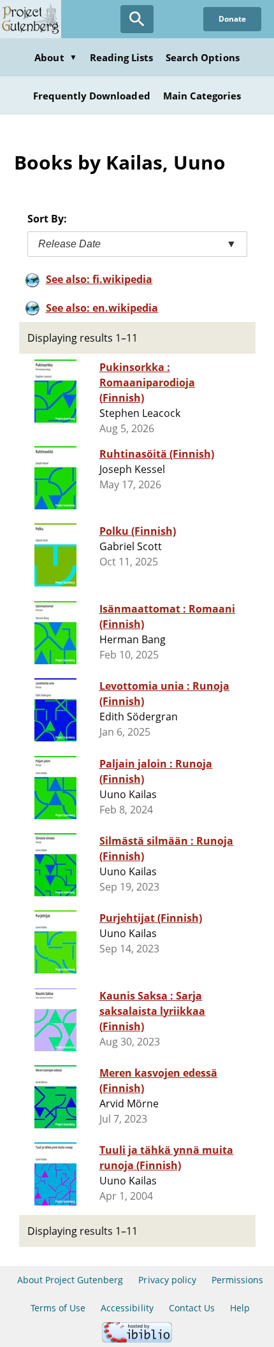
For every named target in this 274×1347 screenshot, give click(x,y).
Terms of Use (58, 1308)
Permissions (237, 1280)
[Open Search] (137, 19)
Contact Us (192, 1308)
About (55, 57)
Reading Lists (122, 57)
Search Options (203, 57)
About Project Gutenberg (70, 1280)
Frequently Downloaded (91, 95)
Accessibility (127, 1308)
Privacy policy (167, 1280)
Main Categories (202, 95)
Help (240, 1308)
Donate (232, 18)
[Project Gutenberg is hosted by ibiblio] (137, 1339)
